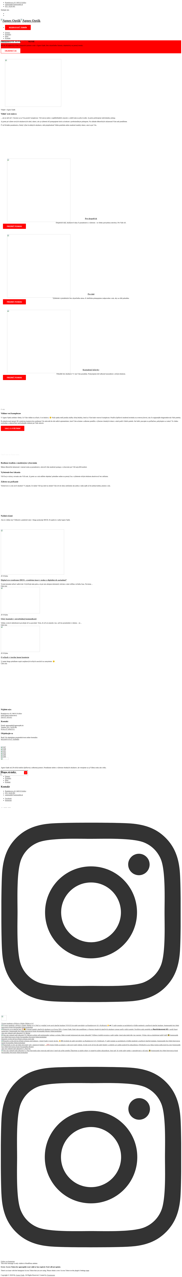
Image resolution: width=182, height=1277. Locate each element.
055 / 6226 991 (10, 6)
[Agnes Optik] (11, 20)
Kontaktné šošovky (91, 370)
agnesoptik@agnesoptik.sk (14, 4)
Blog (6, 36)
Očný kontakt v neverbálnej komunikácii (18, 619)
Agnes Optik (20, 1275)
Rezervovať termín (18, 27)
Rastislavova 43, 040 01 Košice (15, 2)
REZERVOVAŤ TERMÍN (10, 739)
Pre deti (91, 294)
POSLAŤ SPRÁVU (8, 729)
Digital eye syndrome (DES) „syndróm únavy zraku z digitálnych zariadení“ (34, 580)
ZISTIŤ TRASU (6, 717)
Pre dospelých (91, 218)
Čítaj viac (4, 586)
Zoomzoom (51, 1275)
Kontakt (7, 38)
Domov (7, 33)
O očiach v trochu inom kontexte (15, 657)
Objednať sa (11, 51)
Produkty (8, 34)
